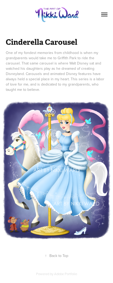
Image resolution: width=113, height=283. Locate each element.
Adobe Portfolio (65, 273)
